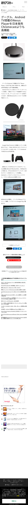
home (4, 10)
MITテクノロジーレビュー (18, 484)
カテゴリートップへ (14, 267)
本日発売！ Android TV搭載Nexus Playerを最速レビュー (13, 309)
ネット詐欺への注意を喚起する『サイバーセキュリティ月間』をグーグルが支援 (14, 304)
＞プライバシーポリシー (14, 504)
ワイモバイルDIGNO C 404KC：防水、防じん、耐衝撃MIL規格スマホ (14, 307)
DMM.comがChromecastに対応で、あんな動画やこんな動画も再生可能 (13, 295)
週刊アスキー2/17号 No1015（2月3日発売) (10, 301)
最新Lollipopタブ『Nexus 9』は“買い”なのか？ (11, 287)
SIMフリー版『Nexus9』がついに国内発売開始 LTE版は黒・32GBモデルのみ (13, 283)
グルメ (14, 6)
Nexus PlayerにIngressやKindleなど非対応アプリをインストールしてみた (14, 312)
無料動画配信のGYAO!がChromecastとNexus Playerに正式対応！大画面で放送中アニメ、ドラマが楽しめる (14, 318)
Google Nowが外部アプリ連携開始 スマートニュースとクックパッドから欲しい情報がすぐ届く (13, 298)
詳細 (18, 495)
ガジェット (20, 480)
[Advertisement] (14, 332)
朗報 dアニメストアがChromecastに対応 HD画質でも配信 (13, 289)
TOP (4, 480)
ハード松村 (5, 34)
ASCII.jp (7, 484)
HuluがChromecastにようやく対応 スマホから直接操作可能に (13, 292)
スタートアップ (23, 6)
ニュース (14, 480)
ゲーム (4, 6)
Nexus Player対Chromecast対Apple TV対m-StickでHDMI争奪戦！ (14, 315)
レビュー (9, 480)
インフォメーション (12, 10)
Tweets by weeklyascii (4, 376)
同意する (14, 501)
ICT (21, 481)
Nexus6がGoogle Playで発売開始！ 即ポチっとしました (13, 285)
